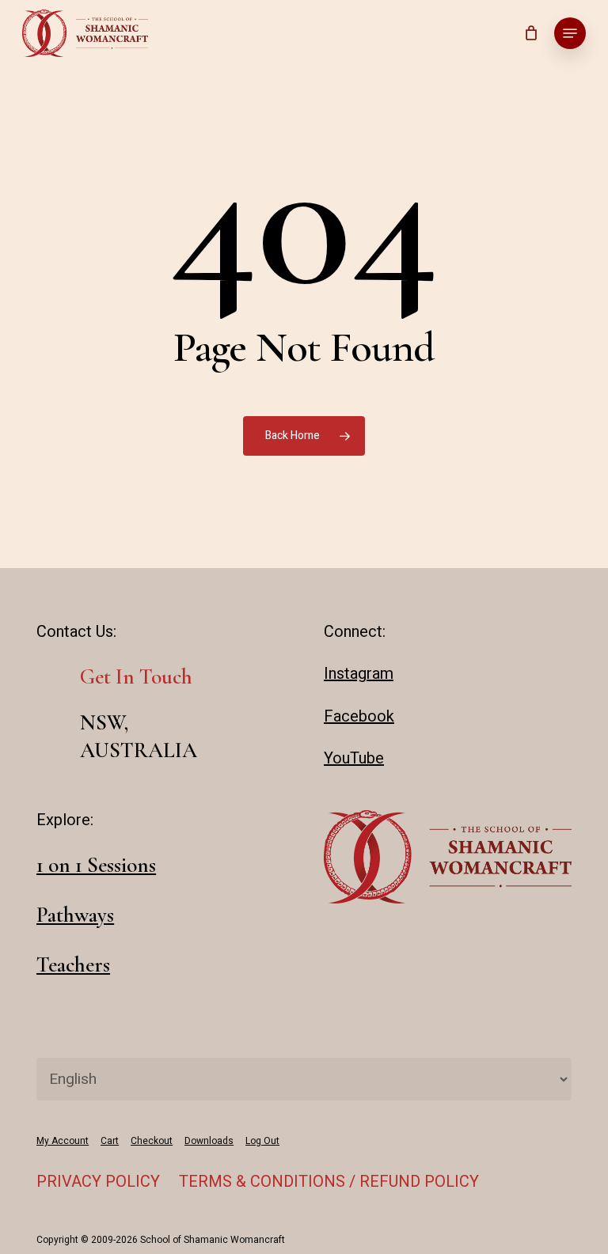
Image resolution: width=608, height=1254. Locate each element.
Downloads (209, 1141)
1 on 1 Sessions (96, 865)
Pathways (75, 915)
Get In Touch (136, 677)
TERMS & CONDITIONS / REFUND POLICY (329, 1181)
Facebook (359, 716)
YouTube (354, 758)
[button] (570, 33)
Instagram (358, 673)
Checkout (152, 1141)
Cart (110, 1141)
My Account (62, 1141)
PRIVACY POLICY (98, 1181)
